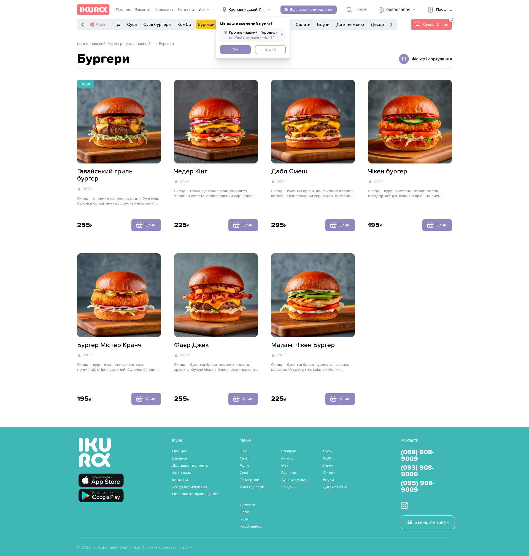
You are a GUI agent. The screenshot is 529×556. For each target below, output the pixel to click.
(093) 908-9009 (417, 471)
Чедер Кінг (190, 171)
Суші (132, 24)
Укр (201, 10)
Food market (251, 526)
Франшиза (164, 10)
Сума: (431, 24)
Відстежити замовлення (311, 10)
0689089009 (398, 10)
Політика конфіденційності (196, 494)
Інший (270, 50)
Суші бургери (157, 24)
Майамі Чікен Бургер (303, 345)
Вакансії (142, 10)
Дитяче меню (350, 24)
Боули (323, 24)
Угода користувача (189, 487)
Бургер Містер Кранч (109, 345)
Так (235, 50)
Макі (285, 466)
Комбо (184, 24)
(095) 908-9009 (417, 486)
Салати (303, 24)
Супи (327, 451)
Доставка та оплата (190, 466)
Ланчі (328, 466)
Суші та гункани (295, 480)
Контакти (186, 10)
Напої (245, 512)
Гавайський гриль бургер (105, 175)
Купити (150, 225)
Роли (244, 466)
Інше (244, 519)
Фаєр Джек (191, 345)
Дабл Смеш (289, 171)
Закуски (288, 487)
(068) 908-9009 (417, 455)
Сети (244, 458)
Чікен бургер (387, 171)
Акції (100, 24)
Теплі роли (249, 480)
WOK (327, 458)
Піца (116, 24)
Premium (288, 451)
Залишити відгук (432, 522)
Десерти (379, 24)
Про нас (123, 10)
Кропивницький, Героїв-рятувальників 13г (114, 44)
